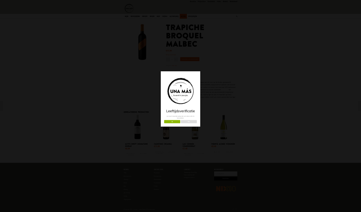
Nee (189, 121)
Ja (172, 121)
